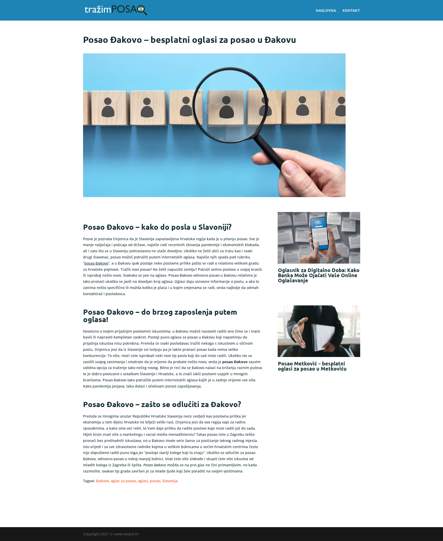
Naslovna (326, 10)
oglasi (143, 480)
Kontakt (351, 10)
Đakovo (102, 480)
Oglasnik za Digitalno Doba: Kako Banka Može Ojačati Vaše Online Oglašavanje (318, 275)
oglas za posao (123, 480)
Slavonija (170, 480)
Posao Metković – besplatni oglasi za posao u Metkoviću (312, 366)
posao (155, 480)
